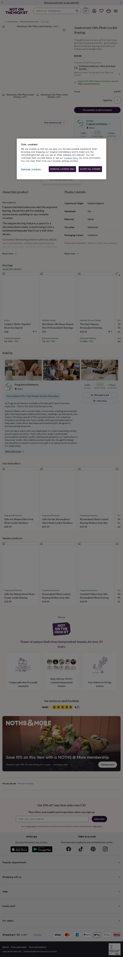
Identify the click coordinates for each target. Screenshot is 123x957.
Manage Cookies (31, 169)
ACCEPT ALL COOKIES (90, 169)
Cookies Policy (71, 158)
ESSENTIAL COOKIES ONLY (62, 169)
